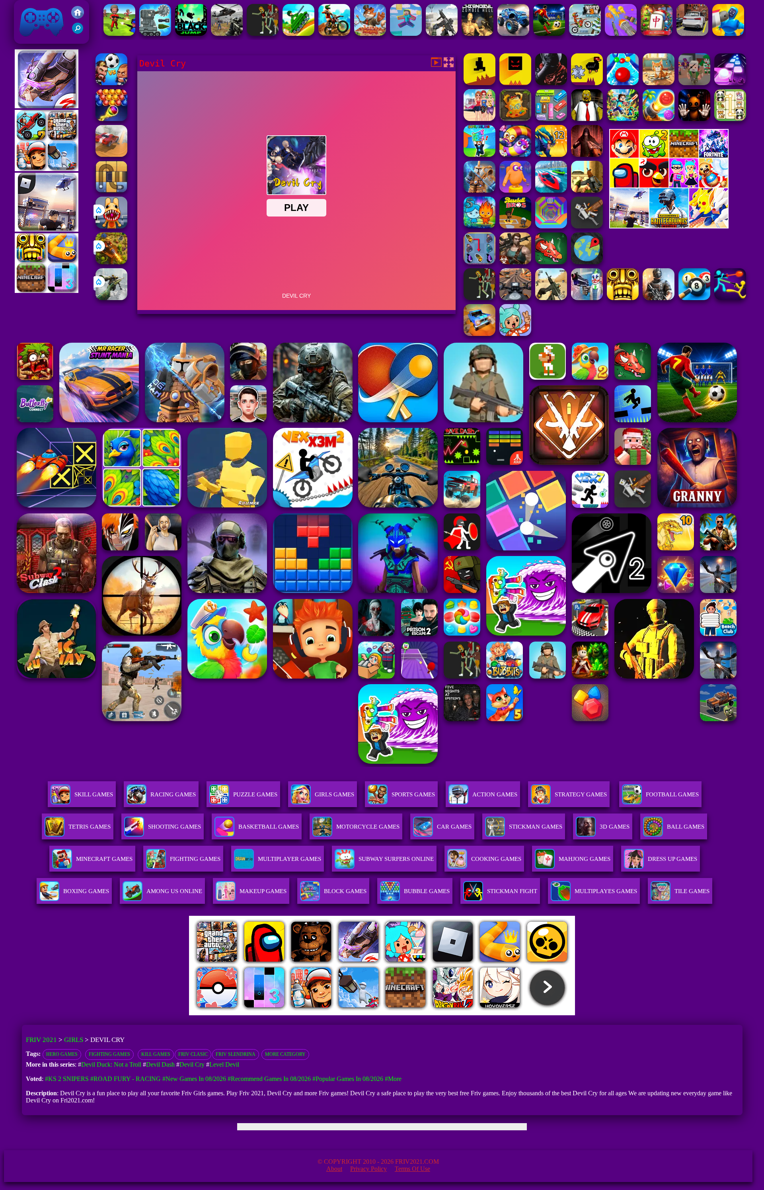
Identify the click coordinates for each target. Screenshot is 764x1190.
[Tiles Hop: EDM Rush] (730, 83)
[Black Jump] (191, 33)
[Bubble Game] (111, 118)
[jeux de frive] (502, 1013)
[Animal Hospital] (111, 226)
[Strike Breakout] (227, 33)
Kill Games (155, 1054)
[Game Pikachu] (46, 229)
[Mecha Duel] (728, 33)
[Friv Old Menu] (669, 186)
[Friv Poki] (669, 155)
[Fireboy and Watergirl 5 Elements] (479, 226)
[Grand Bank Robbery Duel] (587, 298)
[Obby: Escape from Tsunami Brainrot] (479, 154)
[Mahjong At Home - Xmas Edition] (656, 33)
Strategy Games (581, 794)
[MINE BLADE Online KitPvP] (623, 118)
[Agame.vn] (238, 1013)
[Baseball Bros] (515, 226)
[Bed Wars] (479, 190)
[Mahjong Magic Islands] (370, 33)
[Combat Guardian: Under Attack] (479, 298)
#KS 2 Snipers (67, 1078)
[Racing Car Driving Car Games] (692, 33)
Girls (73, 1040)
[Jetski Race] (551, 190)
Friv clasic (193, 1054)
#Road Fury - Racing (125, 1078)
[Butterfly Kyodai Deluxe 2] (479, 262)
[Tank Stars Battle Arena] (155, 33)
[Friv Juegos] (669, 226)
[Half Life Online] (658, 298)
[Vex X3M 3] (263, 33)
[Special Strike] (551, 298)
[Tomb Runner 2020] (623, 298)
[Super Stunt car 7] (479, 333)
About (334, 1168)
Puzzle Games (255, 794)
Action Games (494, 794)
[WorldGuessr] (587, 262)
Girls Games (334, 794)
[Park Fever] (551, 118)
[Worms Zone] (515, 154)
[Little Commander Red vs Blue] (119, 33)
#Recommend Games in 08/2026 (269, 1078)
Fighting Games (109, 1054)
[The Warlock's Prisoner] (587, 154)
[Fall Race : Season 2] (515, 190)
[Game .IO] (46, 290)
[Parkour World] (406, 33)
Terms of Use (412, 1168)
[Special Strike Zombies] (515, 262)
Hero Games (62, 1054)
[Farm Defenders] (111, 262)
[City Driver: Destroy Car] (111, 154)
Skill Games (93, 794)
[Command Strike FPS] (442, 33)
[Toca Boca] (515, 333)
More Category (285, 1054)
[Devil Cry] (551, 83)
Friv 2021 (30, 39)
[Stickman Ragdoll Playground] (587, 226)
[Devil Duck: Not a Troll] (587, 83)
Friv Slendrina (235, 1054)
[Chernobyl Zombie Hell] (477, 33)
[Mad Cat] (658, 83)
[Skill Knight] (551, 262)
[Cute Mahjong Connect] (730, 118)
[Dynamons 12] (551, 154)
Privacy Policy (368, 1168)
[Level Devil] (479, 83)
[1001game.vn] (359, 1013)
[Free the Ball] (111, 190)
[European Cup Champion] (111, 83)
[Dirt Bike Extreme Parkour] (334, 33)
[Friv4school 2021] (77, 16)
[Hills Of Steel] (298, 33)
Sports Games (413, 794)
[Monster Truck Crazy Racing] (513, 33)
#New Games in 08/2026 (194, 1078)
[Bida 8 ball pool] (694, 298)
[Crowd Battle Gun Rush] (621, 33)
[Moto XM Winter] (585, 33)
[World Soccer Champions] (549, 33)
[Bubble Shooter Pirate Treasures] (658, 118)
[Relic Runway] (515, 118)
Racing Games (173, 794)
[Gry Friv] (46, 106)
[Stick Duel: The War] (730, 298)
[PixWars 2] (694, 83)
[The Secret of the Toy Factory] (694, 118)
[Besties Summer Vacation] (479, 118)
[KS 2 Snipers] (111, 298)
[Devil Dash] (515, 83)
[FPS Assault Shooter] (587, 190)
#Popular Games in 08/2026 (347, 1078)
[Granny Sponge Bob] (587, 118)
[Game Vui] (46, 169)
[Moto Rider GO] (515, 298)
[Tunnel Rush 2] (551, 226)
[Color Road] (623, 83)
